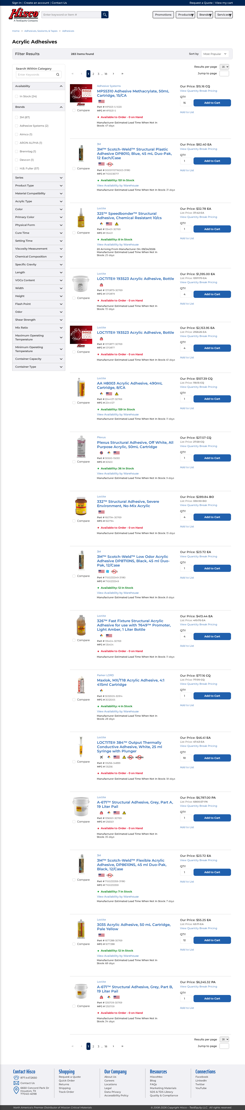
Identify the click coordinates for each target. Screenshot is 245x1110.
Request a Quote (70, 1076)
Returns (64, 1084)
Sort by (194, 53)
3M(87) (25, 117)
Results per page (205, 66)
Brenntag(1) (28, 151)
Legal (107, 1088)
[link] (73, 73)
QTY (183, 97)
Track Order (66, 1091)
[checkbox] (16, 96)
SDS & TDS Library (161, 1091)
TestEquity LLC (198, 1107)
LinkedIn (201, 1080)
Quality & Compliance (164, 1095)
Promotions (163, 14)
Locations (110, 1084)
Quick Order (67, 1080)
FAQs (153, 1084)
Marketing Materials (163, 1088)
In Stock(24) (28, 96)
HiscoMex (156, 1076)
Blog (153, 1080)
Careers (109, 1080)
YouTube (201, 1088)
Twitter (200, 1084)
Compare (83, 110)
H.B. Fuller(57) (29, 168)
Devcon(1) (27, 159)
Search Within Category (33, 68)
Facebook (201, 1076)
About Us (110, 1076)
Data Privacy (112, 1091)
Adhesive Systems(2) (34, 125)
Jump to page (207, 73)
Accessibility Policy (116, 1095)
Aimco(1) (26, 134)
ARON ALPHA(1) (31, 142)
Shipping (65, 1088)
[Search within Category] (58, 74)
